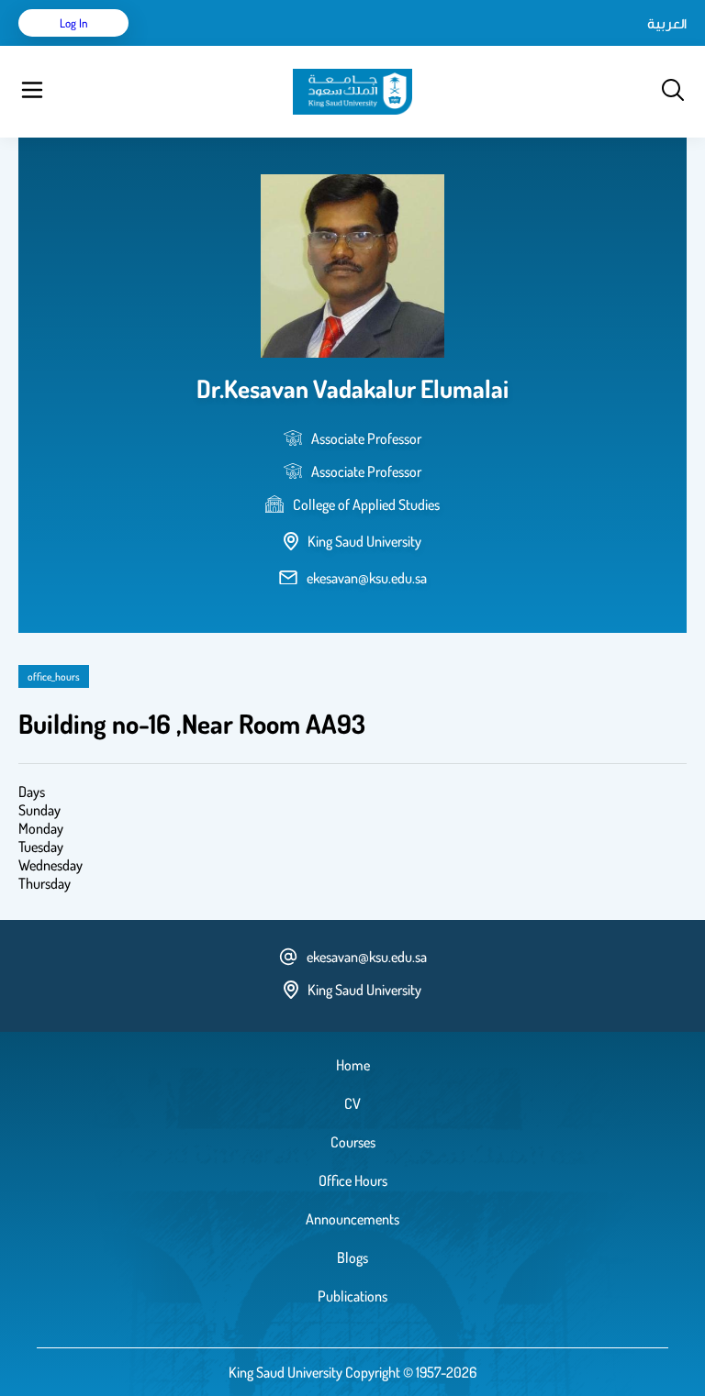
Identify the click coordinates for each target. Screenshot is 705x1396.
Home (353, 1065)
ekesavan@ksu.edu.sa (367, 578)
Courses (352, 1142)
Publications (352, 1296)
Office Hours (353, 1180)
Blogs (352, 1257)
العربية (667, 23)
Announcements (352, 1219)
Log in (74, 23)
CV (352, 1103)
